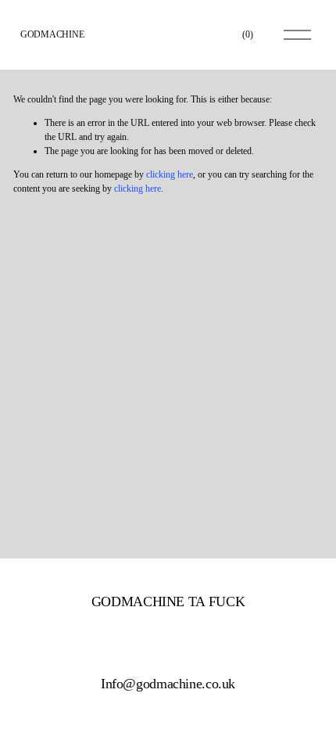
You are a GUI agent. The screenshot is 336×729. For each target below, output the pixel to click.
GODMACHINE (52, 34)
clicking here (169, 174)
